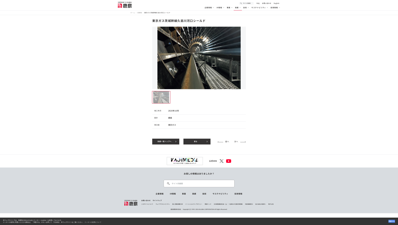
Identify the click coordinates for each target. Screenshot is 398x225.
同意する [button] (392, 221)
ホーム (132, 12)
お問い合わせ (266, 3)
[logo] (131, 203)
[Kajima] (125, 5)
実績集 (139, 12)
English (276, 3)
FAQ (258, 3)
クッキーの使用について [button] (93, 222)
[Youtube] (228, 161)
